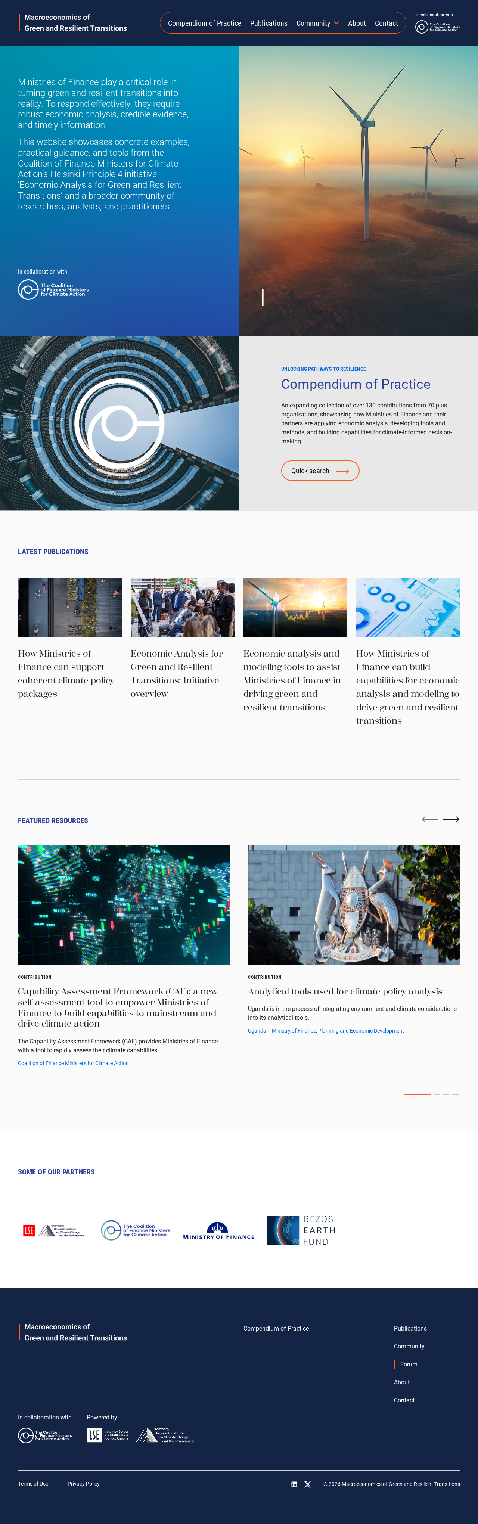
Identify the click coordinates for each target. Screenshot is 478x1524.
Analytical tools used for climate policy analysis (345, 991)
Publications (269, 23)
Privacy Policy (84, 1483)
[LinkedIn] (294, 1484)
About (357, 23)
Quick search (310, 470)
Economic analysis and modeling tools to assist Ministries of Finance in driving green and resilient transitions (292, 680)
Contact (386, 23)
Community (313, 23)
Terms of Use (33, 1483)
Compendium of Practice (204, 23)
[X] (307, 1484)
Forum (409, 1364)
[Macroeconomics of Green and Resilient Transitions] (73, 22)
